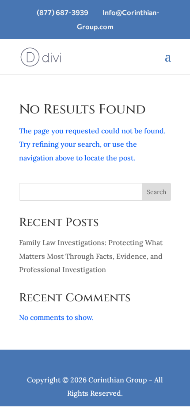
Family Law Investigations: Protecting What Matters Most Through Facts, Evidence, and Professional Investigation (91, 256)
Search (156, 192)
